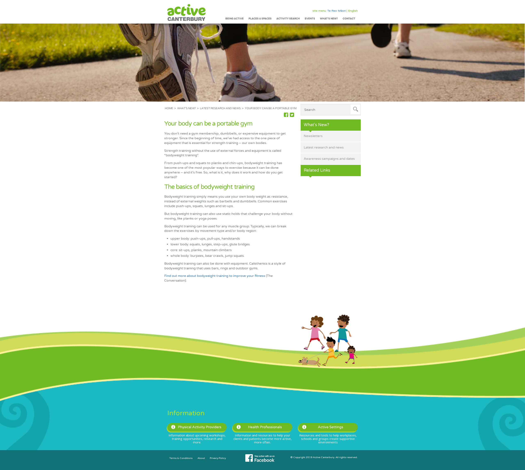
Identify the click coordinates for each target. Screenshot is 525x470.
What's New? (186, 108)
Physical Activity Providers (199, 427)
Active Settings (330, 427)
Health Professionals (265, 427)
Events (310, 18)
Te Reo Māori (336, 10)
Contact (349, 18)
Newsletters (313, 136)
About (201, 458)
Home (169, 108)
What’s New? (329, 18)
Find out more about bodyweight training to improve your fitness (214, 276)
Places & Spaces (260, 18)
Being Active (234, 18)
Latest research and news (220, 108)
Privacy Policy (218, 458)
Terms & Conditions (181, 458)
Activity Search (288, 18)
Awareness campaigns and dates (329, 159)
